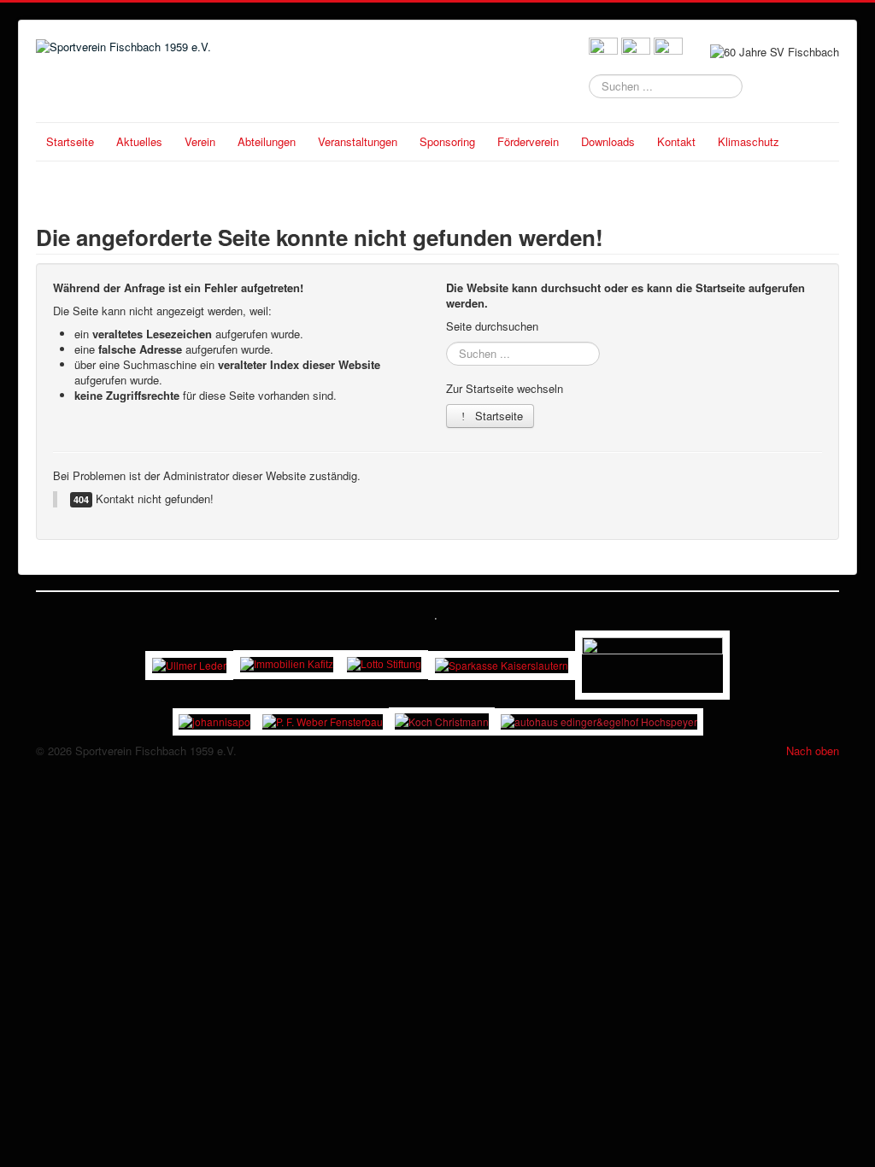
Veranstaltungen (357, 141)
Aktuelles (139, 141)
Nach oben (812, 750)
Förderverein (528, 141)
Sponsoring (447, 141)
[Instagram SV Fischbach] (668, 50)
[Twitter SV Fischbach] (635, 50)
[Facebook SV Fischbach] (603, 50)
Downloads (608, 141)
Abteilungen (267, 141)
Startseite (70, 141)
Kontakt (676, 141)
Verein (200, 141)
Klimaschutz (748, 141)
